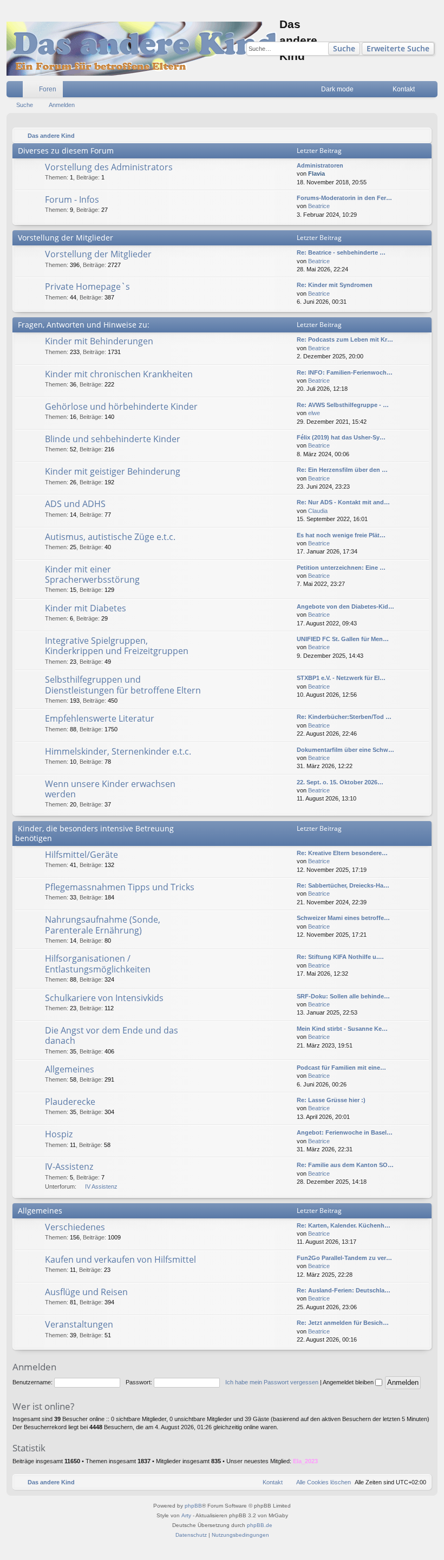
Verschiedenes (75, 1227)
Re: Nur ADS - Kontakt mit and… (343, 502)
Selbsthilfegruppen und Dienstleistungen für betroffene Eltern (123, 685)
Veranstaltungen (79, 1324)
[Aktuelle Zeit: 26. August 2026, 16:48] (420, 136)
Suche (344, 48)
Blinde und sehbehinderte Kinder (112, 439)
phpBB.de (259, 1525)
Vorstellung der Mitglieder (65, 237)
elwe (314, 413)
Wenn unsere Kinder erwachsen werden (110, 789)
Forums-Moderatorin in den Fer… (344, 198)
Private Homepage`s (87, 286)
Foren (47, 89)
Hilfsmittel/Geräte (81, 855)
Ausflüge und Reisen (86, 1292)
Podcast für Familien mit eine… (341, 1067)
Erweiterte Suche (398, 48)
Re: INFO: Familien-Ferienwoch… (345, 372)
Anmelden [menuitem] (432, 91)
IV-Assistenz (69, 1166)
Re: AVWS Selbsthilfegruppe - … (343, 405)
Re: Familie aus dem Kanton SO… (345, 1165)
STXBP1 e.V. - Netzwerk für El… (341, 678)
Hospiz (59, 1134)
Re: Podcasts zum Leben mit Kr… (345, 339)
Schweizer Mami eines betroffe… (343, 918)
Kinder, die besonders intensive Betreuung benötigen (94, 833)
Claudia (318, 511)
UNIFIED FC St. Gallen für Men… (343, 639)
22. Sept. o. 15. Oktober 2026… (340, 782)
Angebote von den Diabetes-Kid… (345, 606)
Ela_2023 (305, 1461)
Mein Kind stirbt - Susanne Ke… (342, 1028)
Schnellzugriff (17, 91)
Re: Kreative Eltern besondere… (342, 853)
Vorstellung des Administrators (109, 167)
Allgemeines (69, 1069)
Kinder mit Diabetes (85, 608)
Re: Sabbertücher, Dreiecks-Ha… (343, 885)
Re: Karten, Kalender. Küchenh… (343, 1225)
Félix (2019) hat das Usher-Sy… (341, 437)
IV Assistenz (101, 1186)
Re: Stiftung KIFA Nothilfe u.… (340, 957)
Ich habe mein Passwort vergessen (271, 1382)
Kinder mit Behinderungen (99, 341)
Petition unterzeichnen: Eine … (341, 567)
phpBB (193, 1506)
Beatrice (319, 206)
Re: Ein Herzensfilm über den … (342, 469)
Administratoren (320, 165)
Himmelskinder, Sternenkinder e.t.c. (118, 751)
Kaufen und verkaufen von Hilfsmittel (120, 1259)
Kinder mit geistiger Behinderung (112, 471)
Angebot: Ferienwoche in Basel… (345, 1132)
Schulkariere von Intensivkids (104, 998)
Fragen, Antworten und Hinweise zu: (83, 324)
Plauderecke (70, 1102)
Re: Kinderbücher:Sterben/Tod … (344, 717)
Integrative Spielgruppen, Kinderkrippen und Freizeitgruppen (116, 646)
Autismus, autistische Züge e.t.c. (110, 537)
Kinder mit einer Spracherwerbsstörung (92, 574)
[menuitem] (368, 89)
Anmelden (62, 105)
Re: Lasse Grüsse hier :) (331, 1100)
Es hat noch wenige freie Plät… (341, 535)
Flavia (316, 173)
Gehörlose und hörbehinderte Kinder (121, 406)
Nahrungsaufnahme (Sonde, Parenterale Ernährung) (102, 925)
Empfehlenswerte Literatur (99, 718)
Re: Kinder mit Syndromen (335, 285)
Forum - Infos (72, 199)
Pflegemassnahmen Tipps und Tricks (119, 887)
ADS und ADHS (75, 504)
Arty (186, 1515)
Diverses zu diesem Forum (66, 150)
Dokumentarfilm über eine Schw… (345, 749)
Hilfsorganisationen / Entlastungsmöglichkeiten (98, 963)
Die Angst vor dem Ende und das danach (111, 1035)
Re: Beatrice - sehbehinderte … (341, 252)
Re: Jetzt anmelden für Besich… (343, 1322)
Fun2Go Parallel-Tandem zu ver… (344, 1258)
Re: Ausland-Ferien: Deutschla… (343, 1290)
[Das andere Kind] (142, 48)
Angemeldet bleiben (349, 1382)
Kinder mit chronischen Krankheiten (119, 374)
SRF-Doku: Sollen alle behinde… (343, 996)
